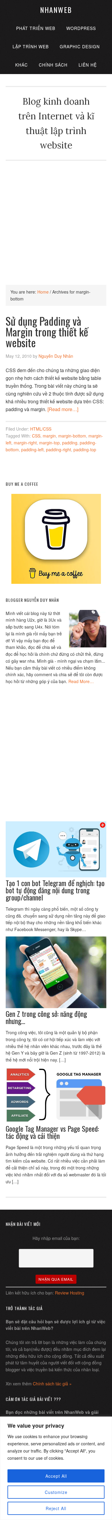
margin (49, 436)
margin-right (25, 443)
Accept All (56, 1476)
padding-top (84, 449)
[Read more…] (62, 409)
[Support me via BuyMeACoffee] (56, 582)
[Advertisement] (56, 217)
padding (69, 443)
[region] (56, 1468)
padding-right (58, 449)
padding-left (32, 449)
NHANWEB (56, 9)
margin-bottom (72, 436)
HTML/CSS (40, 429)
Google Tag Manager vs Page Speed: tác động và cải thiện (52, 1132)
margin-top (49, 443)
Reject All (56, 1508)
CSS (36, 436)
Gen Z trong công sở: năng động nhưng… (46, 1017)
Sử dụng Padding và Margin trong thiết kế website (47, 331)
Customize (56, 1492)
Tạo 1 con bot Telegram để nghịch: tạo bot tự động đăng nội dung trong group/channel (55, 890)
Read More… (81, 681)
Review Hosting (69, 1293)
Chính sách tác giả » (52, 1384)
